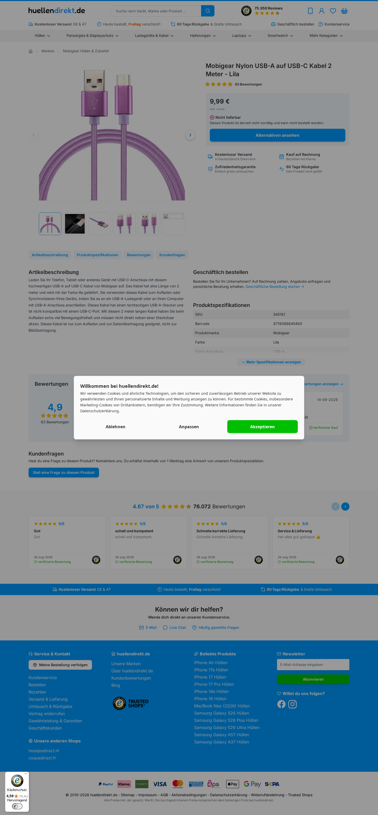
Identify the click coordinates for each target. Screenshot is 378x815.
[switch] (17, 806)
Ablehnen (115, 426)
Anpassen (189, 426)
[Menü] (26, 775)
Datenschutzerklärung (99, 410)
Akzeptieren (262, 426)
